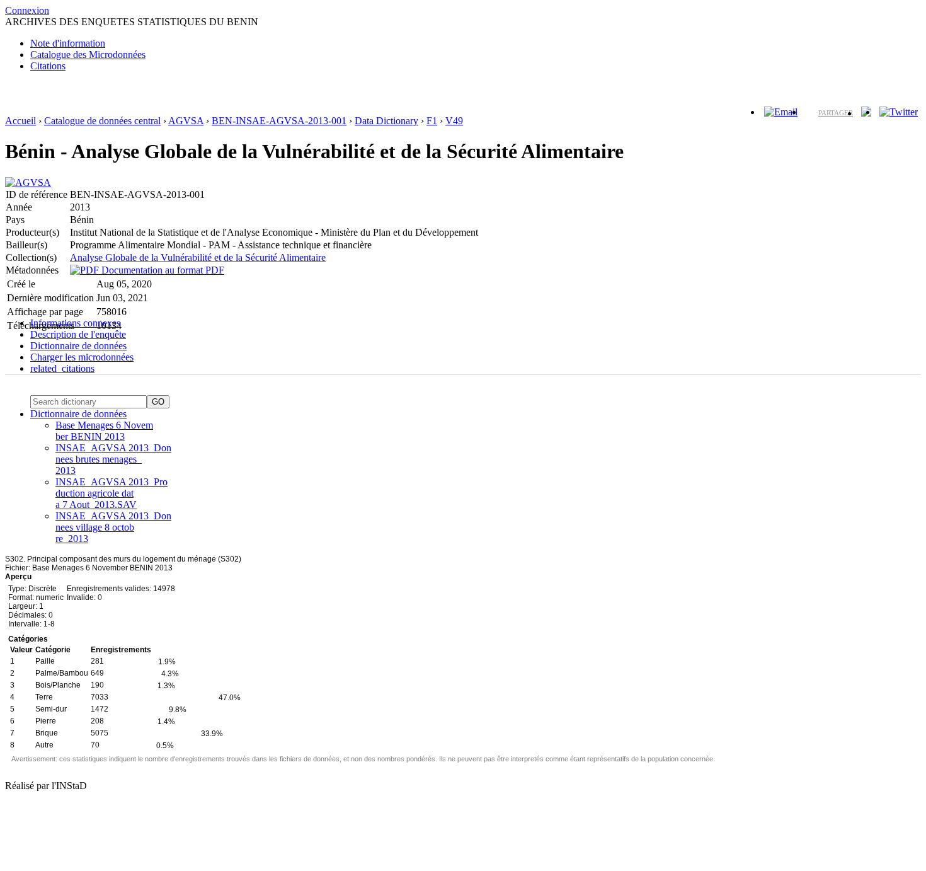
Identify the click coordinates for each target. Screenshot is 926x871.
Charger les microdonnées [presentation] (82, 357)
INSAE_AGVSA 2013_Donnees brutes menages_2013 (113, 459)
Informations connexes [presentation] (75, 323)
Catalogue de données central (102, 120)
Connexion (27, 10)
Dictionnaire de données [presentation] (78, 345)
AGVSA (185, 120)
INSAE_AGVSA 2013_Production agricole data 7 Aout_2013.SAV (111, 493)
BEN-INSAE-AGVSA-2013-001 (279, 120)
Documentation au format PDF (161, 270)
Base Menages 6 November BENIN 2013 (104, 431)
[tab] (475, 323)
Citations (48, 66)
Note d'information (67, 43)
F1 (431, 120)
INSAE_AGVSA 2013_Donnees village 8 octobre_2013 (113, 527)
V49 (454, 120)
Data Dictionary (386, 120)
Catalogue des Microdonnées (88, 54)
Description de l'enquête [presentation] (78, 334)
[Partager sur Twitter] (898, 112)
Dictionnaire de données (78, 413)
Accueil (20, 120)
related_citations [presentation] (62, 368)
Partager (835, 113)
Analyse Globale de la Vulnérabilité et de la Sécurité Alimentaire (198, 257)
